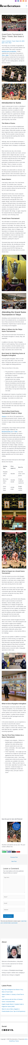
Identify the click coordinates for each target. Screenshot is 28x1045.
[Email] (26, 1)
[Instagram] (16, 1)
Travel (13, 41)
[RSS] (23, 1)
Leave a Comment (6, 41)
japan (3, 42)
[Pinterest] (21, 1)
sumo (6, 42)
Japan (6, 55)
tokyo (10, 42)
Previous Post (14, 857)
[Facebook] (18, 1)
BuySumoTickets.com (7, 431)
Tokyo (3, 55)
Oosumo (4, 416)
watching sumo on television (9, 51)
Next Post (14, 861)
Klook (16, 431)
